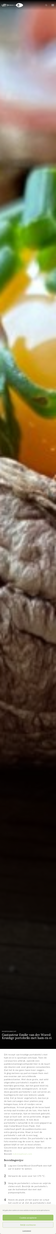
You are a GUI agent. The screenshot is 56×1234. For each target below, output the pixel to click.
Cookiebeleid (26, 1231)
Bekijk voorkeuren (28, 1225)
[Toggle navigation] (52, 5)
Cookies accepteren (28, 1218)
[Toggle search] (46, 5)
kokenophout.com (22, 1154)
